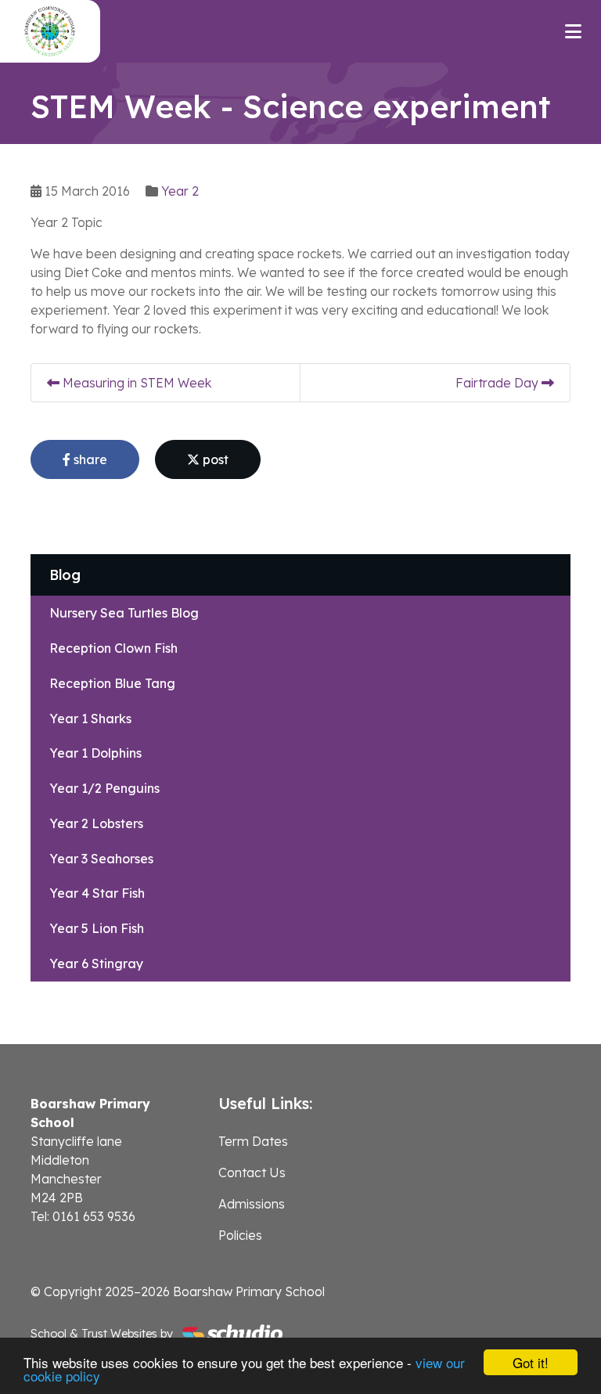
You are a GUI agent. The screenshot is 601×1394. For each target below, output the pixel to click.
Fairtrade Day (498, 383)
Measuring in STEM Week (135, 383)
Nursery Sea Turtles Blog (124, 613)
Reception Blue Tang (112, 683)
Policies (240, 1235)
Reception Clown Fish (113, 648)
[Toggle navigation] (573, 31)
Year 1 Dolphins (95, 753)
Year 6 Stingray (96, 963)
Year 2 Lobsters (96, 823)
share (88, 459)
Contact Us (252, 1172)
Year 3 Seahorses (101, 858)
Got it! (531, 1362)
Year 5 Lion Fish (96, 928)
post (214, 459)
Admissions (251, 1204)
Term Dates (253, 1141)
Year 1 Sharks (90, 718)
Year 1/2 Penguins (104, 788)
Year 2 (180, 191)
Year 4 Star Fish (97, 893)
